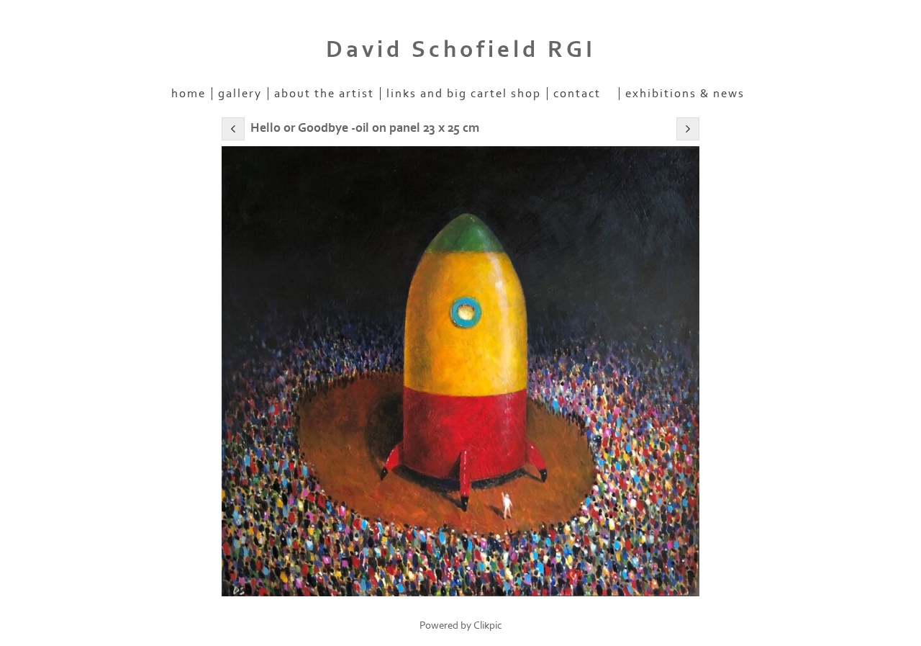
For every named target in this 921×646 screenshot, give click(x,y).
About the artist (324, 93)
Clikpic (487, 625)
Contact (577, 93)
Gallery (240, 93)
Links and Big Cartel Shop (463, 93)
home (188, 93)
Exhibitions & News (685, 93)
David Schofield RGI (461, 49)
